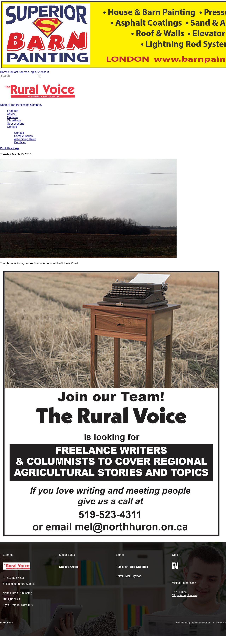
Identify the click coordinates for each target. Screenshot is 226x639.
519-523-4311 (15, 577)
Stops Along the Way (185, 595)
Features (12, 110)
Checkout (43, 72)
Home (4, 72)
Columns (12, 117)
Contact (13, 72)
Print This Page (9, 148)
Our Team (20, 142)
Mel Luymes (133, 576)
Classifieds (14, 120)
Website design (183, 623)
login (33, 72)
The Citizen (179, 592)
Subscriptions (15, 123)
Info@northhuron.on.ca (20, 583)
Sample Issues (23, 135)
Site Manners (6, 623)
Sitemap (24, 72)
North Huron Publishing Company (21, 104)
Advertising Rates (25, 139)
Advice (11, 114)
